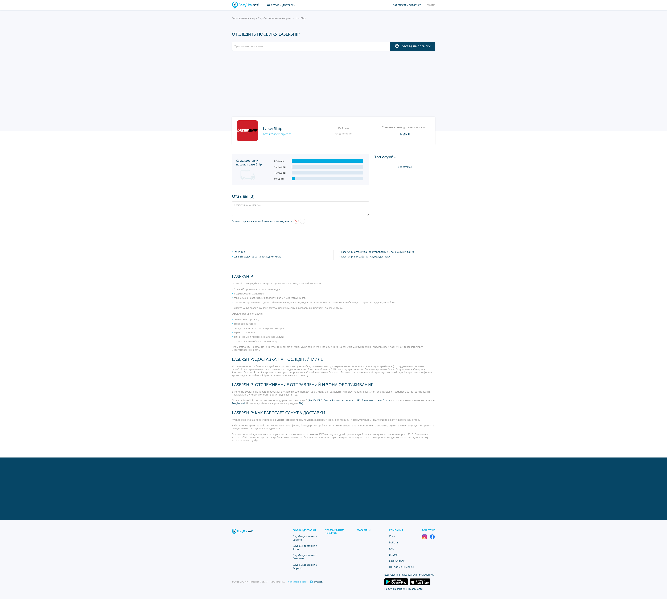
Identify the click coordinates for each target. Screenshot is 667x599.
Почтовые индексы (401, 566)
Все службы (405, 166)
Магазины (363, 530)
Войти (430, 5)
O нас (392, 536)
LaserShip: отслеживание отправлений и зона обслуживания (377, 251)
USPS (358, 400)
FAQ (300, 403)
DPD (319, 400)
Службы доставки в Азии (305, 547)
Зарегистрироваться (243, 221)
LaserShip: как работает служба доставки (365, 256)
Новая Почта (382, 400)
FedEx (312, 400)
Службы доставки (283, 5)
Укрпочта (347, 400)
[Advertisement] (332, 84)
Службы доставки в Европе (305, 537)
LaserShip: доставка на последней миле (257, 256)
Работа (393, 542)
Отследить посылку (243, 18)
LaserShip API (397, 560)
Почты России (332, 400)
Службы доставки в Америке (275, 18)
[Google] (296, 221)
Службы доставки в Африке (305, 566)
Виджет (394, 554)
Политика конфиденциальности (403, 588)
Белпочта (367, 400)
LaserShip (239, 251)
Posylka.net (238, 403)
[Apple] (302, 221)
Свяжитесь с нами (297, 581)
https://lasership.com (277, 134)
